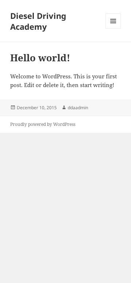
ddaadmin (78, 107)
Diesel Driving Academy (38, 21)
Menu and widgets (113, 28)
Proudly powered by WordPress (42, 124)
